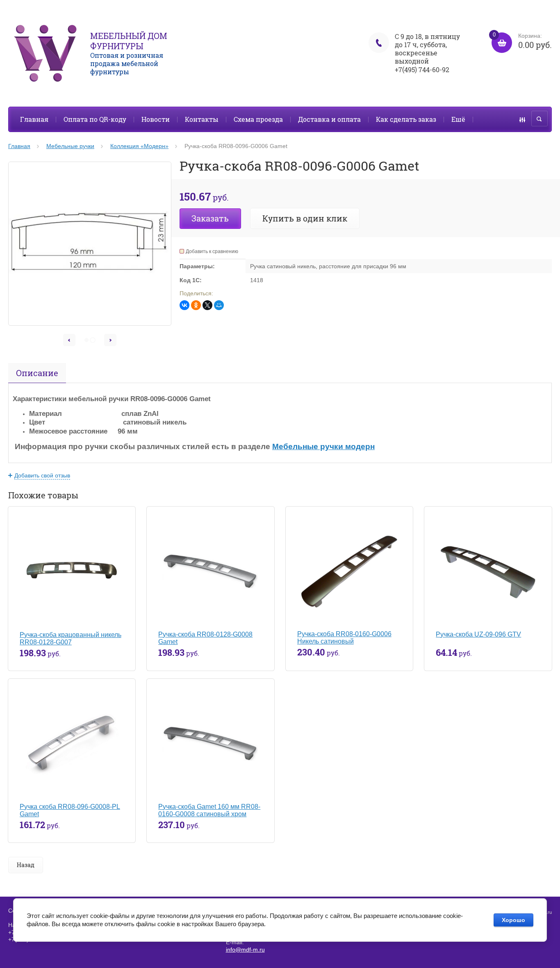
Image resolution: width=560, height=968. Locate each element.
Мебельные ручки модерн (323, 446)
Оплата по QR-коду (95, 119)
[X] (207, 305)
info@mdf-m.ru (245, 949)
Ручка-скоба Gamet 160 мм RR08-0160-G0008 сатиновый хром (209, 810)
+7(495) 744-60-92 (422, 69)
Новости (155, 119)
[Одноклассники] (196, 305)
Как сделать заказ (406, 119)
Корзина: (522, 41)
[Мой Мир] (219, 305)
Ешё (458, 119)
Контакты (202, 119)
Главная (34, 119)
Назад (25, 865)
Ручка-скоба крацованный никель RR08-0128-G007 (70, 638)
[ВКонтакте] (184, 305)
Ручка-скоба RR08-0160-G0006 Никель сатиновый (344, 637)
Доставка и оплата (329, 119)
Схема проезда (258, 119)
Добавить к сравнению (212, 251)
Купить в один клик (304, 218)
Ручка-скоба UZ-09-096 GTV (478, 634)
